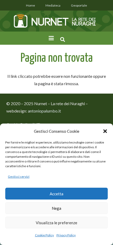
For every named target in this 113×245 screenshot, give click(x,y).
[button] (105, 131)
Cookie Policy (44, 235)
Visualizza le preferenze (56, 222)
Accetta (56, 193)
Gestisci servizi (18, 176)
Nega (56, 208)
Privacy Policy (66, 235)
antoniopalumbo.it (44, 110)
